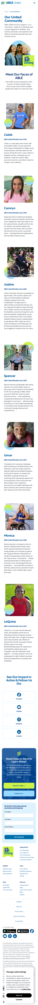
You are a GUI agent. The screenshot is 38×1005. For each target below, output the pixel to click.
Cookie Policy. (26, 989)
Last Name (7, 819)
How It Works (24, 869)
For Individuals (24, 850)
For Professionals (25, 855)
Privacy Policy (19, 911)
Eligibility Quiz (7, 869)
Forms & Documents (26, 890)
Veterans (19, 906)
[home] (10, 2)
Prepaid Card (24, 873)
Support (22, 894)
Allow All (19, 995)
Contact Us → (19, 793)
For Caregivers (24, 852)
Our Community (7, 890)
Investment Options (26, 859)
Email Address (8, 827)
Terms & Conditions (19, 916)
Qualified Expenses (25, 871)
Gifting (22, 876)
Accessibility (19, 921)
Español (19, 902)
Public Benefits (7, 873)
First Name (7, 812)
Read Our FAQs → (19, 786)
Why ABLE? (6, 885)
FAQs (21, 887)
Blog (21, 892)
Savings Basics (24, 885)
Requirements (7, 871)
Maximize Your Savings (27, 857)
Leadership (6, 887)
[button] (34, 2)
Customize (19, 999)
